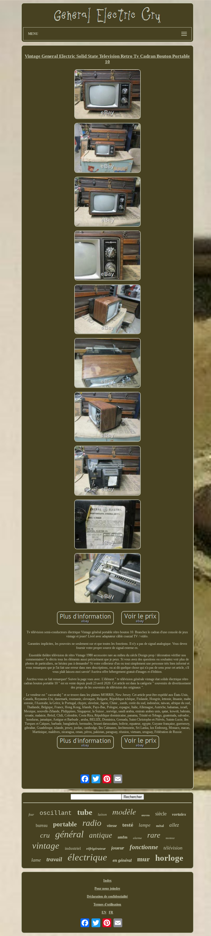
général (69, 834)
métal (160, 826)
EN (104, 912)
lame (36, 860)
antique (100, 835)
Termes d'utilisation (107, 904)
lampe (145, 825)
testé (127, 825)
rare (153, 835)
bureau (42, 825)
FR (111, 912)
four (31, 814)
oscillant (56, 813)
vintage (45, 846)
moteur (170, 838)
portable (65, 824)
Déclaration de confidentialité (107, 896)
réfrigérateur (96, 848)
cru (45, 835)
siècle (160, 813)
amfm (122, 837)
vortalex (179, 814)
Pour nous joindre (107, 888)
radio (91, 823)
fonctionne (144, 847)
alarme (137, 838)
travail (54, 859)
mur (143, 859)
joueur (117, 848)
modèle (124, 811)
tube (84, 812)
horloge (169, 858)
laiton (102, 814)
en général (122, 860)
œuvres (145, 815)
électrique (87, 857)
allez (174, 825)
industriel (73, 848)
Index (107, 880)
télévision (172, 848)
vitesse (112, 826)
